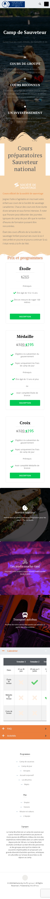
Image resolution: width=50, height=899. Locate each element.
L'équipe (26, 816)
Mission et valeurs (27, 811)
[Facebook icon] (22, 889)
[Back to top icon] (25, 878)
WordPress (34, 885)
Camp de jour (26, 766)
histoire (27, 807)
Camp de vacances (26, 761)
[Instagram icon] (28, 889)
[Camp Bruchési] (13, 4)
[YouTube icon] (25, 889)
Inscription (25, 316)
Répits (26, 784)
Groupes (26, 770)
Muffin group (28, 883)
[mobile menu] (46, 4)
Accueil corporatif (27, 775)
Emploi (26, 802)
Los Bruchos (27, 780)
